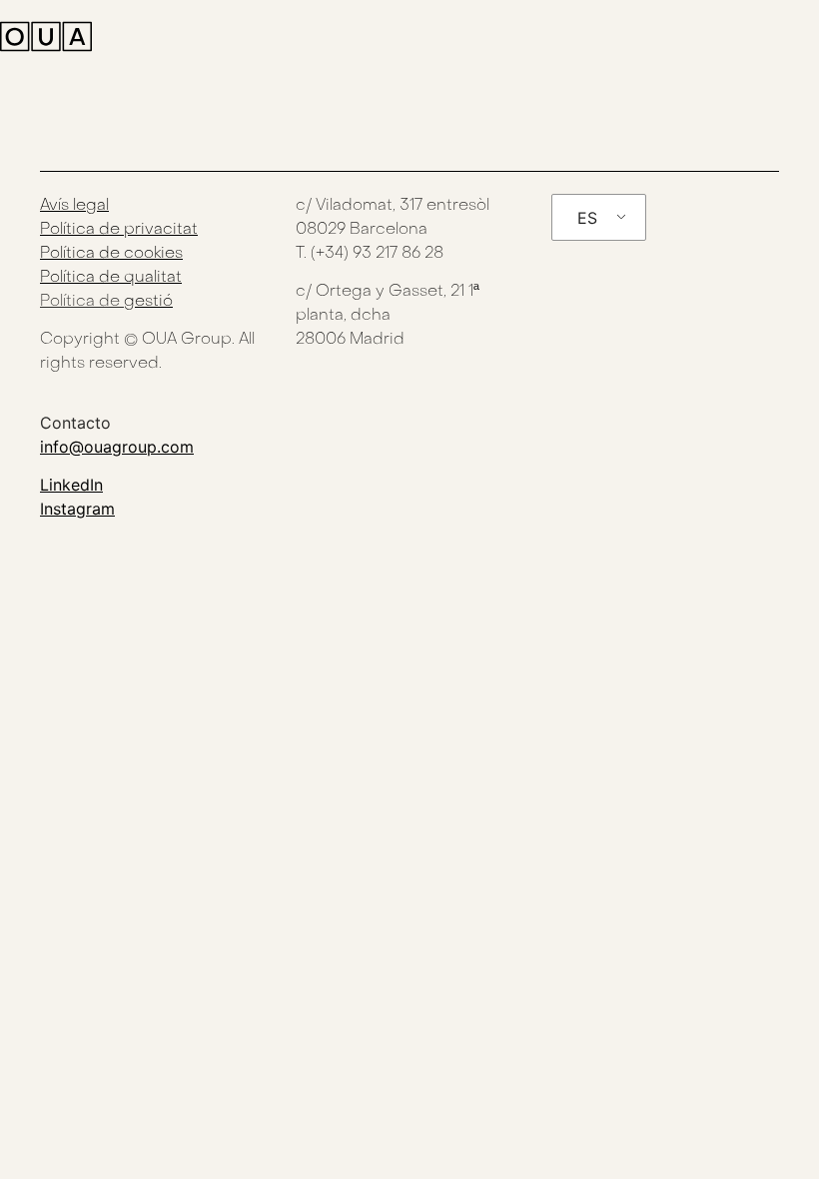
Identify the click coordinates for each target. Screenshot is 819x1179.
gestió (148, 302)
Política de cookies (111, 254)
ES (587, 218)
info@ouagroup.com (117, 447)
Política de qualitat (111, 278)
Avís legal (74, 206)
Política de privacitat (119, 230)
